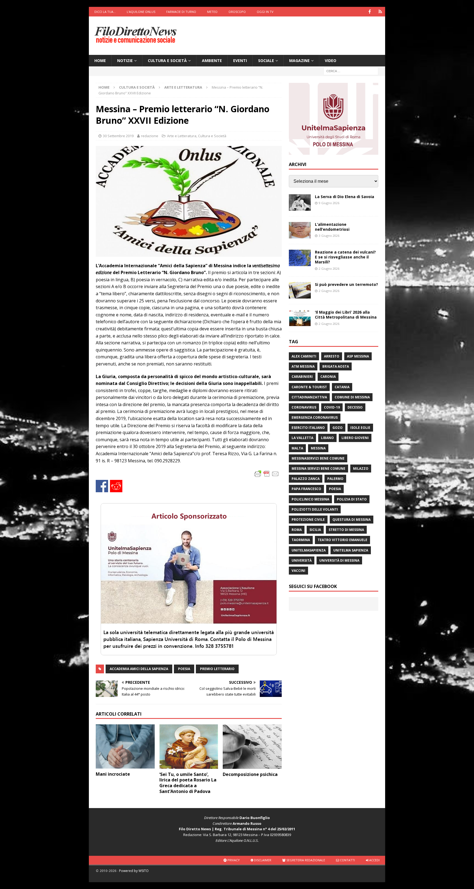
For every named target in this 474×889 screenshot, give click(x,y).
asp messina (358, 356)
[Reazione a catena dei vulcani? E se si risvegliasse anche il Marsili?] (300, 258)
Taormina (301, 540)
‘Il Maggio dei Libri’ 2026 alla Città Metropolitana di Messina (346, 315)
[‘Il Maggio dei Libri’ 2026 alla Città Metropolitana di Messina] (300, 318)
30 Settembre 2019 (118, 135)
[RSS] (380, 11)
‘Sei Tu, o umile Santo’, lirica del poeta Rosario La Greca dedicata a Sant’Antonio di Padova (187, 782)
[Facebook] (369, 11)
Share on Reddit (116, 486)
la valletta (302, 437)
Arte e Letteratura (181, 135)
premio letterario (217, 668)
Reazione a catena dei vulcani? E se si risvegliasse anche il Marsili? (345, 257)
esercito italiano (308, 427)
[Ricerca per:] (350, 71)
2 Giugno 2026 (329, 268)
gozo (337, 427)
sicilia (315, 529)
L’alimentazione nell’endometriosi (332, 227)
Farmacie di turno (181, 12)
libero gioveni (355, 437)
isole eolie (360, 427)
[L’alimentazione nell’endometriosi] (300, 230)
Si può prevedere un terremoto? (346, 284)
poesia (184, 668)
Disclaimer (262, 860)
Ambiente (212, 60)
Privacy (233, 860)
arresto (331, 356)
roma (297, 529)
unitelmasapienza (309, 550)
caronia (328, 376)
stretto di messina (346, 529)
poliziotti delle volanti (315, 509)
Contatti (347, 860)
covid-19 (332, 407)
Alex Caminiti (304, 356)
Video (330, 60)
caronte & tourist (309, 387)
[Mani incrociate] (125, 746)
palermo (335, 478)
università (302, 560)
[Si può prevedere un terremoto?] (300, 290)
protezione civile (308, 519)
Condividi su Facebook (102, 486)
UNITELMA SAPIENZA (350, 550)
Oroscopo (237, 12)
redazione (149, 135)
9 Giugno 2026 (329, 203)
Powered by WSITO (134, 870)
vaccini (298, 570)
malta (297, 448)
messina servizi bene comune (318, 468)
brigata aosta (335, 366)
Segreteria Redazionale (305, 860)
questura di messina (351, 519)
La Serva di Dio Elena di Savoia (344, 196)
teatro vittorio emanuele (342, 540)
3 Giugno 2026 (329, 235)
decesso (355, 407)
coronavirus (304, 407)
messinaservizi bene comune (318, 458)
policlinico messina (310, 499)
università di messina (339, 560)
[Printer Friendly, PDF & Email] (267, 473)
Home (100, 60)
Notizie (125, 60)
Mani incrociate (113, 774)
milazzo (360, 468)
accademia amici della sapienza (139, 668)
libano (327, 437)
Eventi (240, 60)
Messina (318, 448)
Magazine (299, 60)
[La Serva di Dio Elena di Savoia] (300, 202)
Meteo (212, 12)
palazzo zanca (306, 478)
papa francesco (306, 488)
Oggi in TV (265, 12)
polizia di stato (352, 499)
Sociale (266, 60)
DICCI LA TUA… (105, 12)
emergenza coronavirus (315, 417)
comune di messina (352, 397)
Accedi (374, 860)
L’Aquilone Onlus (141, 12)
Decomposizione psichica (250, 774)
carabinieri (302, 376)
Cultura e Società (167, 60)
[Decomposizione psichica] (252, 746)
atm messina (303, 366)
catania (342, 387)
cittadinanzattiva (309, 397)
